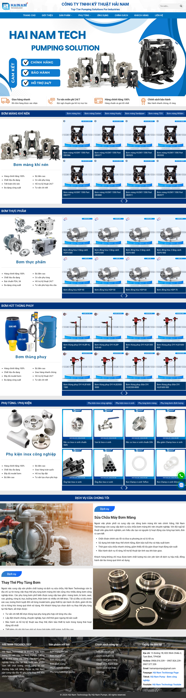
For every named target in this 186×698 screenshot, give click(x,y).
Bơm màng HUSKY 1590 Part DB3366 (76, 154)
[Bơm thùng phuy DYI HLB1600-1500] (77, 366)
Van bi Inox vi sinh (103, 442)
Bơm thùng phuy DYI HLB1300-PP (139, 346)
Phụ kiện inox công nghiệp (100, 403)
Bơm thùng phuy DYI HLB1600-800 (170, 346)
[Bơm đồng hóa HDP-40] (77, 272)
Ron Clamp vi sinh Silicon (168, 482)
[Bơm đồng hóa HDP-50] (108, 272)
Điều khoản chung (105, 651)
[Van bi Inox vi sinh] (108, 424)
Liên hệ (159, 15)
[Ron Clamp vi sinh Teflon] (139, 464)
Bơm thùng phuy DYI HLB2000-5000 (108, 386)
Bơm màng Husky (113, 113)
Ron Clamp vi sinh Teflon (137, 482)
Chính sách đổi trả (105, 656)
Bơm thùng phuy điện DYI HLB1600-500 (168, 386)
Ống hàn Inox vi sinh (72, 482)
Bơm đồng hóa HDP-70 (167, 290)
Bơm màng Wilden (175, 113)
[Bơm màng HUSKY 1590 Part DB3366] (77, 134)
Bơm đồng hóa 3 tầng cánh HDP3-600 (107, 251)
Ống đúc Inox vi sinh (104, 482)
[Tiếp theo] (126, 201)
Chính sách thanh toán (107, 664)
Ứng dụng (103, 15)
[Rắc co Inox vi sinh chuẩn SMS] (77, 424)
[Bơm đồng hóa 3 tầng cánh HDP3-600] (108, 232)
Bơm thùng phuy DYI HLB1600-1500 (77, 386)
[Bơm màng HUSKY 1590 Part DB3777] (77, 174)
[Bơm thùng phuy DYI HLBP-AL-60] (77, 327)
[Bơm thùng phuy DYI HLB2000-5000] (108, 366)
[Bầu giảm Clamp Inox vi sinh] (170, 424)
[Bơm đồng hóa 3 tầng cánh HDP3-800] (139, 232)
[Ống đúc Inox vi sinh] (108, 464)
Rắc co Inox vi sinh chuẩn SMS (74, 443)
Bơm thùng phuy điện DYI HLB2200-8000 (137, 386)
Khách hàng (141, 15)
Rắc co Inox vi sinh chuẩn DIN (139, 442)
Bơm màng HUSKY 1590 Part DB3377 (108, 154)
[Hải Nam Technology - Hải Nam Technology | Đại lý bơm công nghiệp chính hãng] (15, 6)
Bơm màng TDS (156, 113)
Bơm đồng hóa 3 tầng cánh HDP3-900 (169, 251)
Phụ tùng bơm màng (147, 403)
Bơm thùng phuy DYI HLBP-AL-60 (77, 346)
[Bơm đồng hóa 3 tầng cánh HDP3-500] (77, 232)
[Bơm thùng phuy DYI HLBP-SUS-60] (108, 327)
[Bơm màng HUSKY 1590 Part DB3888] (108, 174)
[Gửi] (181, 6)
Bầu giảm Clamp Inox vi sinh (169, 442)
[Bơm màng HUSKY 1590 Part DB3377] (108, 134)
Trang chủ (29, 15)
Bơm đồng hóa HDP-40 (73, 290)
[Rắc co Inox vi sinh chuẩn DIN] (139, 424)
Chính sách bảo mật (106, 668)
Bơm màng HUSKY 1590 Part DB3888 (108, 193)
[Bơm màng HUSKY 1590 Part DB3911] (139, 174)
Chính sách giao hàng (106, 659)
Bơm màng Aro (73, 113)
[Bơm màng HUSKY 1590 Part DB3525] (139, 134)
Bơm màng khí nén (59, 651)
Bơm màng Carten (93, 113)
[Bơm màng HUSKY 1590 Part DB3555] (170, 134)
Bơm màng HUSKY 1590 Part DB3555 (170, 154)
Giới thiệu (47, 15)
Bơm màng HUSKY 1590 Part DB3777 (76, 193)
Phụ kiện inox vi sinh (125, 403)
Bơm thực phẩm (57, 656)
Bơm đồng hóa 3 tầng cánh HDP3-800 (138, 251)
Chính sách (121, 15)
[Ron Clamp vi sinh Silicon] (170, 464)
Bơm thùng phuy (58, 659)
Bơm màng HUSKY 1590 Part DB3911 (139, 193)
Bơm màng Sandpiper (134, 113)
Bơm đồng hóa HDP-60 (136, 290)
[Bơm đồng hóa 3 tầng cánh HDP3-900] (170, 232)
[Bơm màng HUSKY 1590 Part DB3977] (170, 174)
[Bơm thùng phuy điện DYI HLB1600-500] (170, 366)
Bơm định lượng (57, 664)
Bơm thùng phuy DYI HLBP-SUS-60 (107, 346)
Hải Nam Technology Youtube (166, 684)
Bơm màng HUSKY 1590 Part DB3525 (139, 154)
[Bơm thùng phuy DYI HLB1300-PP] (139, 327)
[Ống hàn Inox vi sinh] (77, 464)
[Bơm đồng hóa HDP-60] (139, 272)
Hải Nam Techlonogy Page (166, 672)
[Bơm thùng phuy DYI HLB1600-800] (170, 327)
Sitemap (100, 672)
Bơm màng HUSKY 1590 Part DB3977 (170, 193)
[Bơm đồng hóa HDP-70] (170, 272)
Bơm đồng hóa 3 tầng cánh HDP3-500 (75, 251)
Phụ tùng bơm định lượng (172, 403)
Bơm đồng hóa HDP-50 (105, 290)
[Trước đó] (122, 201)
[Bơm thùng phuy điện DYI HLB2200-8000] (139, 366)
